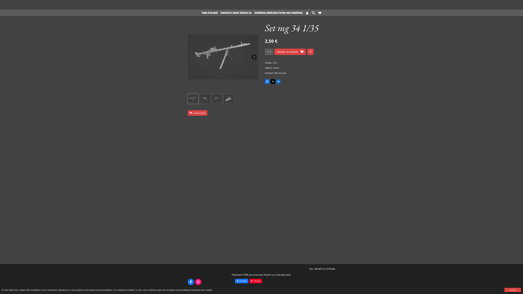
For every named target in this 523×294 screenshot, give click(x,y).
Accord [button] (513, 290)
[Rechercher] (313, 13)
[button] (193, 98)
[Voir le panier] (319, 13)
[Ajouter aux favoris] (310, 52)
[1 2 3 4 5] (269, 52)
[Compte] (307, 13)
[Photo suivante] (254, 57)
